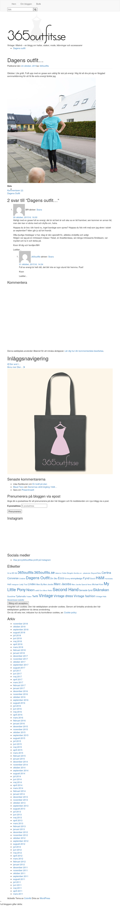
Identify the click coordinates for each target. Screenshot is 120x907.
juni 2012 (17, 849)
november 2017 (20, 658)
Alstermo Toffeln (61, 573)
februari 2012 (19, 861)
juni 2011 (17, 885)
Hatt (9, 584)
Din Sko (53, 578)
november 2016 (20, 694)
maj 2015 (17, 746)
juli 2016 (17, 705)
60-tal (14, 572)
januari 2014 (19, 793)
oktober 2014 (19, 767)
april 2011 (17, 890)
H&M (100, 577)
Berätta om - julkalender (82, 573)
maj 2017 (17, 676)
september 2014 (20, 770)
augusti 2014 (19, 773)
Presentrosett (28, 489)
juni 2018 (17, 638)
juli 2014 (17, 776)
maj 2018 (17, 641)
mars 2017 (18, 682)
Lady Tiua (23, 584)
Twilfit (35, 596)
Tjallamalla (21, 596)
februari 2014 (19, 791)
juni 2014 (17, 779)
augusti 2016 (19, 702)
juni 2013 (17, 814)
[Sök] (35, 9)
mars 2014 (18, 788)
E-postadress (14, 505)
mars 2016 (18, 717)
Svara (39, 209)
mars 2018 (18, 647)
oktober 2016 (19, 697)
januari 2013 (19, 829)
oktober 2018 (19, 626)
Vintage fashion (84, 596)
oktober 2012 (19, 838)
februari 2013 (19, 826)
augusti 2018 (19, 632)
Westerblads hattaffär (15, 600)
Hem (14, 3)
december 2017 (20, 655)
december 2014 (20, 761)
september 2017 (20, 664)
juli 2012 (17, 846)
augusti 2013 (19, 808)
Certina (106, 573)
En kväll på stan (39, 483)
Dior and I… (14, 364)
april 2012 (17, 855)
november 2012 (20, 835)
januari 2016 (19, 723)
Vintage (46, 595)
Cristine (22, 578)
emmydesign (76, 578)
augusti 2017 (19, 667)
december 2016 (20, 691)
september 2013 (20, 805)
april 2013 (17, 820)
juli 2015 (17, 741)
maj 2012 (17, 852)
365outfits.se (44, 572)
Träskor (29, 596)
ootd (37, 590)
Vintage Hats (101, 596)
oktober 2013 (19, 802)
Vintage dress (63, 595)
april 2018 (17, 644)
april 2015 (17, 749)
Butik (38, 3)
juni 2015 (17, 744)
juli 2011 (17, 882)
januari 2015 (19, 758)
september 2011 (20, 876)
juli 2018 (17, 635)
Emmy (67, 578)
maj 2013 (17, 817)
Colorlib (27, 898)
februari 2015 (19, 755)
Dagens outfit (19, 48)
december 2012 (20, 832)
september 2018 (20, 629)
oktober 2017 (19, 661)
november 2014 (20, 764)
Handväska (109, 578)
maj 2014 (17, 782)
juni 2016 (17, 708)
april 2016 (17, 714)
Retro (50, 590)
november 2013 (20, 799)
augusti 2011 (19, 879)
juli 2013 (17, 811)
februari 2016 (19, 720)
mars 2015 (18, 752)
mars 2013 (18, 823)
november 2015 (20, 729)
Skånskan (101, 589)
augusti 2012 (19, 843)
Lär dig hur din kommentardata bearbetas (84, 350)
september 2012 (20, 840)
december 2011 (20, 867)
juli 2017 (17, 670)
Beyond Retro (96, 573)
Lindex (32, 584)
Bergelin (70, 573)
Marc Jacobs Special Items (81, 584)
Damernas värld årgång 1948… (42, 486)
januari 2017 (19, 688)
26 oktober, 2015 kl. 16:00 (25, 217)
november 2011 (20, 870)
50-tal (9, 573)
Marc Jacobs (62, 584)
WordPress (45, 898)
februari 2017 (19, 685)
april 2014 (17, 785)
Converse (13, 578)
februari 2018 (19, 650)
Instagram (15, 584)
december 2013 (20, 796)
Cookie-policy (70, 612)
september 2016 (20, 699)
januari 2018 (19, 652)
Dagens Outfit (13, 193)
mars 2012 (18, 858)
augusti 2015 (19, 738)
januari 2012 (19, 864)
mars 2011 (18, 893)
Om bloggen (26, 3)
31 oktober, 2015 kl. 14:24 (31, 264)
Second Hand (65, 589)
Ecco (61, 578)
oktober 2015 (19, 732)
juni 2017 (17, 673)
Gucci (92, 578)
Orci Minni (43, 590)
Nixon (30, 589)
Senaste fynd (85, 590)
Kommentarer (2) (15, 190)
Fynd (86, 578)
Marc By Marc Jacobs (44, 584)
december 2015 (20, 726)
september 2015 (20, 735)
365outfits (44, 65)
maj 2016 (17, 711)
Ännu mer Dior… (15, 367)
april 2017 (17, 679)
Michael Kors (97, 584)
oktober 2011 (19, 873)
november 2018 (20, 623)
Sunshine (11, 596)
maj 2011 (17, 887)
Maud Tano (18, 486)
